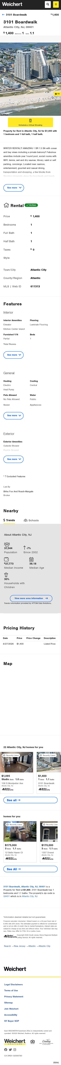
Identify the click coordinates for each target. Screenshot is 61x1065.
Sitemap (8, 1002)
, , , (24, 886)
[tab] (9, 521)
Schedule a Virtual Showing (30, 125)
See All (12, 869)
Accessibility (10, 1014)
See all (12, 800)
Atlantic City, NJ (30, 896)
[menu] (56, 4)
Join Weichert (11, 1008)
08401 (6, 896)
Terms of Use (11, 990)
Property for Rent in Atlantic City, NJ (22, 131)
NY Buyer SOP (11, 1021)
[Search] (48, 4)
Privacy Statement (13, 996)
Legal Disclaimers (13, 984)
